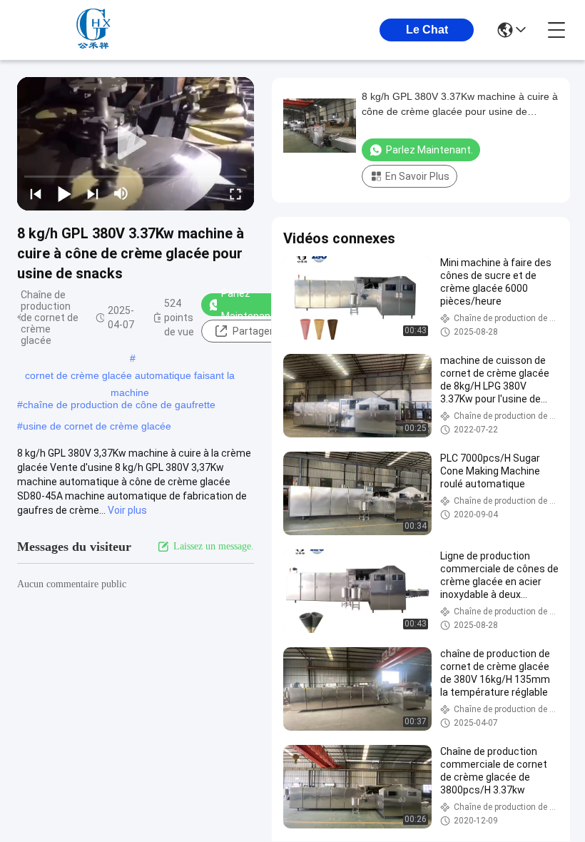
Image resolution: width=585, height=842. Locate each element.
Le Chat (427, 30)
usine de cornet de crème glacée (97, 426)
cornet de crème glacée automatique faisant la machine (130, 377)
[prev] (35, 193)
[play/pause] (64, 193)
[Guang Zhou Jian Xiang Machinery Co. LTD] (95, 30)
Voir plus (127, 510)
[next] (92, 193)
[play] (135, 143)
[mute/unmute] (121, 193)
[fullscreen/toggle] (235, 193)
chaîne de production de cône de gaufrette (119, 404)
